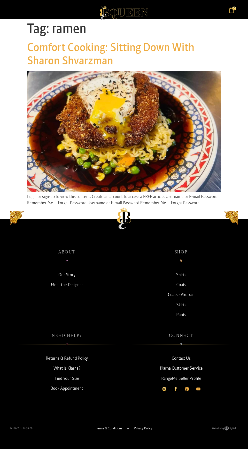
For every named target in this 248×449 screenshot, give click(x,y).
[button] (14, 10)
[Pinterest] (187, 389)
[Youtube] (198, 389)
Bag (234, 8)
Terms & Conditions (109, 428)
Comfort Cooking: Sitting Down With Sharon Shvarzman (110, 53)
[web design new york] (223, 429)
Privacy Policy (143, 428)
